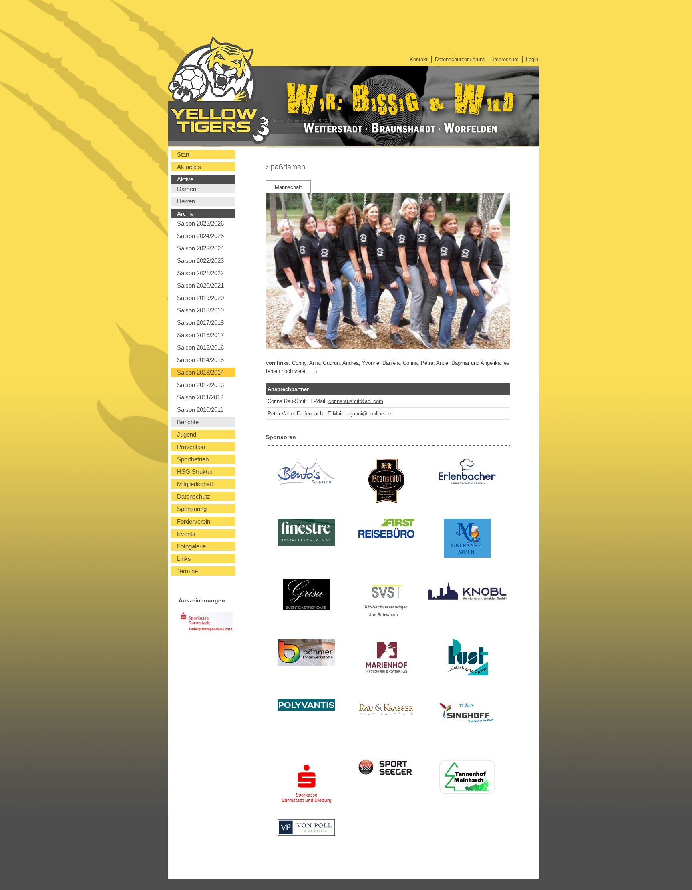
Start (183, 154)
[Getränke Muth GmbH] (467, 539)
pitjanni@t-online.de (368, 414)
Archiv (293, 120)
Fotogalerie (191, 546)
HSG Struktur (195, 471)
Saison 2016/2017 (200, 335)
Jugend (186, 434)
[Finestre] (306, 533)
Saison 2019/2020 (200, 297)
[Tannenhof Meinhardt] (467, 778)
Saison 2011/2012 (200, 397)
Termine (187, 571)
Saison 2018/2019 (200, 310)
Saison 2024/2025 (200, 235)
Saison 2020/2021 (200, 285)
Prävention (191, 446)
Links (184, 558)
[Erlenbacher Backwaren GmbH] (467, 472)
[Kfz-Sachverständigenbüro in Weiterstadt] (386, 601)
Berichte (188, 422)
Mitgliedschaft (195, 484)
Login (532, 59)
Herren (186, 201)
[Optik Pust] (467, 658)
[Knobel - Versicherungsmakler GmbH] (467, 592)
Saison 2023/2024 (200, 248)
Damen (186, 188)
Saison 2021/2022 (200, 273)
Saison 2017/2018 (200, 322)
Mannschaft (288, 187)
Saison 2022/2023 (200, 260)
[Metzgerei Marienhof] (386, 659)
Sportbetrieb (193, 459)
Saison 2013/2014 (320, 120)
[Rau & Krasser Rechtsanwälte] (386, 711)
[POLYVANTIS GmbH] (306, 706)
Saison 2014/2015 (200, 359)
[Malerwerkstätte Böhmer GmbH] (306, 654)
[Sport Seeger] (386, 769)
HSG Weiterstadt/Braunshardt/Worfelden (183, 86)
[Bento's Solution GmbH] (306, 473)
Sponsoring (192, 508)
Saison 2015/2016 (200, 347)
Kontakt (419, 59)
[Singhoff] (467, 714)
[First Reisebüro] (386, 529)
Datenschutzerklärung (460, 59)
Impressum (506, 59)
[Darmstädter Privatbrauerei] (386, 482)
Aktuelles (189, 166)
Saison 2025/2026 (200, 223)
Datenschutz (193, 496)
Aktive (277, 120)
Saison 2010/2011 (200, 409)
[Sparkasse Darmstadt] (306, 785)
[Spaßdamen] (388, 347)
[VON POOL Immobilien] (306, 828)
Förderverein (193, 521)
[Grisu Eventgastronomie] (306, 595)
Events (186, 533)
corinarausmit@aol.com (355, 401)
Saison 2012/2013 (200, 384)
